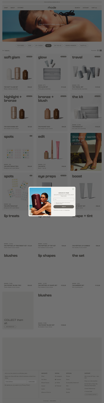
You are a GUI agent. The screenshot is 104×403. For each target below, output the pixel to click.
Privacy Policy (67, 210)
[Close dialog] (73, 189)
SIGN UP (64, 206)
